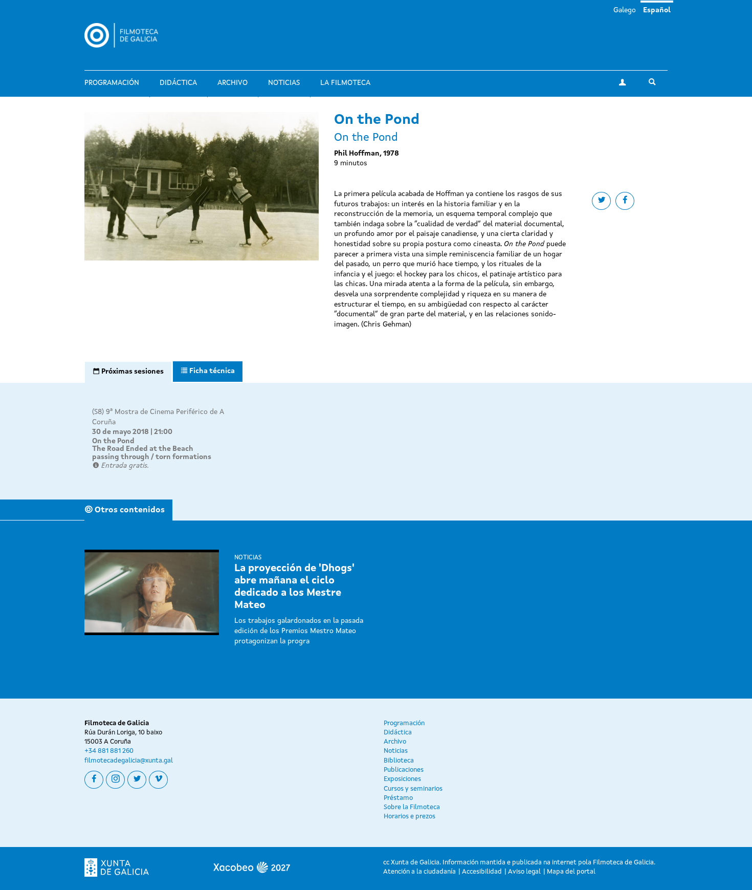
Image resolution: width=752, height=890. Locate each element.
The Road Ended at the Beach (142, 448)
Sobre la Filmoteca (412, 807)
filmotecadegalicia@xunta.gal (128, 760)
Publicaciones (404, 770)
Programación (111, 82)
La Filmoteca (345, 82)
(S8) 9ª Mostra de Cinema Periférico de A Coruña (158, 417)
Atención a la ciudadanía (419, 872)
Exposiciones (402, 779)
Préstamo (398, 798)
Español (657, 10)
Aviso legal (524, 872)
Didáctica (178, 82)
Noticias (284, 82)
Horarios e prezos (409, 816)
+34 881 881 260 (109, 751)
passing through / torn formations (151, 457)
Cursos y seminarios (413, 789)
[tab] (128, 372)
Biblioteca (399, 760)
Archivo (232, 82)
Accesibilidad (482, 872)
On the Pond (113, 441)
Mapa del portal (571, 872)
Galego (624, 10)
